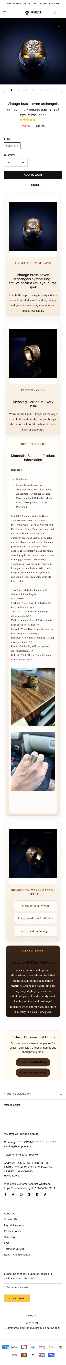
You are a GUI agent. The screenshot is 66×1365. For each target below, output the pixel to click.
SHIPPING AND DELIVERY (17, 1094)
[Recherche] (55, 12)
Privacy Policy (12, 1231)
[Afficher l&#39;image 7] (33, 90)
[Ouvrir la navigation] (4, 12)
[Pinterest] (29, 1194)
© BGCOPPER (33, 1323)
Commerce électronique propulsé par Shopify (33, 1327)
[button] (28, 119)
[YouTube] (37, 1194)
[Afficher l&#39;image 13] (54, 90)
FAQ (6, 1242)
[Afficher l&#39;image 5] (26, 90)
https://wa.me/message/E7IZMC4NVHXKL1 (29, 1188)
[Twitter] (13, 1194)
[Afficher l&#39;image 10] (44, 90)
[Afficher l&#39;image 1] (12, 90)
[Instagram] (21, 1194)
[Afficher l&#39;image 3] (19, 90)
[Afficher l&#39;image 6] (29, 90)
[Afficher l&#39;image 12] (51, 90)
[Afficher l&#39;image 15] (31, 94)
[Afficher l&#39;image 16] (35, 94)
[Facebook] (5, 1194)
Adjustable (12, 145)
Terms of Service (14, 1248)
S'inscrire (17, 1298)
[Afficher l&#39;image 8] (36, 90)
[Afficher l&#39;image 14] (27, 94)
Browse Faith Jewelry (33, 1072)
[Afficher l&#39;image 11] (47, 90)
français (31, 1315)
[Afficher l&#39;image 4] (22, 90)
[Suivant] (61, 92)
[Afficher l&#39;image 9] (40, 90)
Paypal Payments (14, 1225)
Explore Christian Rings (33, 1062)
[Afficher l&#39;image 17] (38, 94)
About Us (9, 1213)
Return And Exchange (17, 1254)
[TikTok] (45, 1194)
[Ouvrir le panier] (61, 12)
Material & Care (12, 1104)
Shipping (9, 1237)
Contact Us (10, 1219)
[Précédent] (4, 92)
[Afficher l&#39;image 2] (15, 90)
